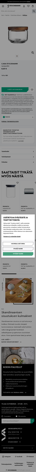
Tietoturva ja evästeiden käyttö (11, 236)
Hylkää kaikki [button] (18, 249)
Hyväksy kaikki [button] (18, 254)
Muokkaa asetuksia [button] (18, 244)
